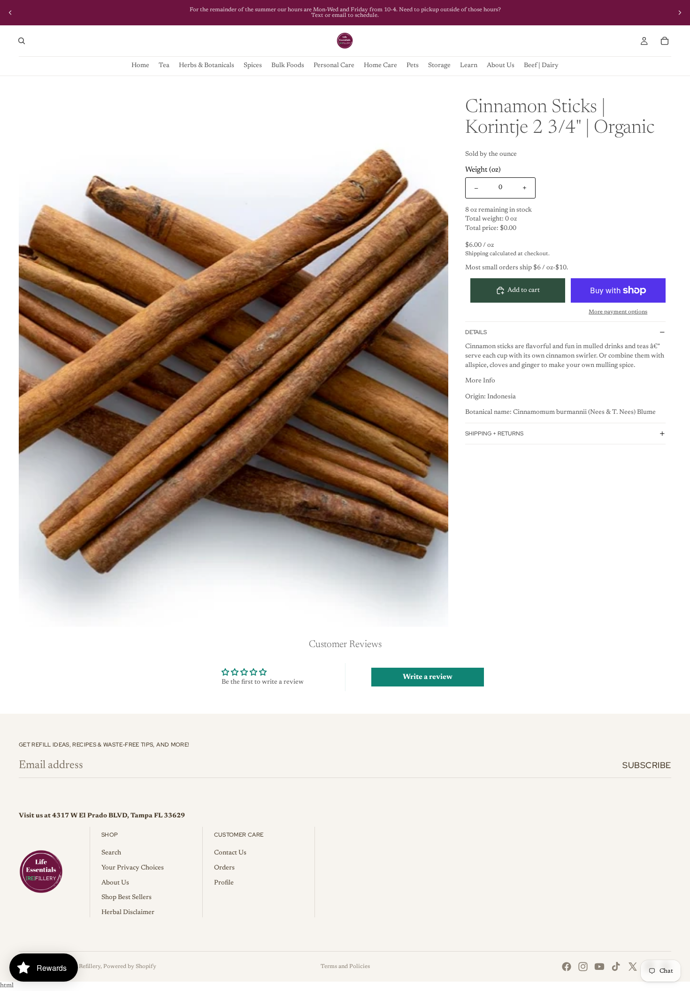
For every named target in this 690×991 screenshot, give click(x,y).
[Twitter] (632, 966)
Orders (224, 868)
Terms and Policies (345, 966)
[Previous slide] (10, 12)
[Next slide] (679, 12)
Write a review (427, 677)
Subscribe (646, 765)
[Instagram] (583, 966)
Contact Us (230, 853)
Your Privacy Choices (132, 868)
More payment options (618, 312)
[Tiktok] (615, 966)
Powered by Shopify (129, 966)
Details (476, 332)
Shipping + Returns (494, 433)
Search (111, 853)
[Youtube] (599, 966)
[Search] (21, 40)
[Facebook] (566, 966)
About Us (115, 883)
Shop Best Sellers (126, 897)
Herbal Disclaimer (127, 912)
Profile (224, 883)
